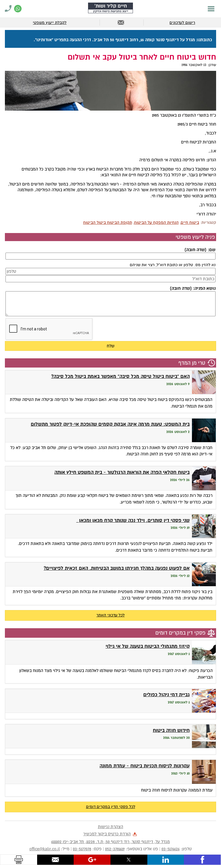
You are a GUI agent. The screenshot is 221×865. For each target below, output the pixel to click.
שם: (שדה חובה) (199, 250)
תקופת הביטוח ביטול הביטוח (107, 222)
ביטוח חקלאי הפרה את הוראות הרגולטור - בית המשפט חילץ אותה (122, 472)
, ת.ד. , (110, 841)
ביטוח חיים (190, 222)
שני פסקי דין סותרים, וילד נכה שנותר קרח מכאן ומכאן (133, 520)
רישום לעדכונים (182, 22)
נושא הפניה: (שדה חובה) (192, 288)
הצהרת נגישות (110, 826)
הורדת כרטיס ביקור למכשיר (107, 833)
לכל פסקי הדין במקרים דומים (110, 806)
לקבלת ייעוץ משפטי (49, 22)
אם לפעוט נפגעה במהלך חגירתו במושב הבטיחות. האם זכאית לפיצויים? (117, 568)
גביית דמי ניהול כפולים (166, 695)
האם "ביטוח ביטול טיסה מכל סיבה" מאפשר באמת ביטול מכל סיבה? (120, 376)
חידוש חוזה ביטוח (171, 730)
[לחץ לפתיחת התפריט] (211, 8)
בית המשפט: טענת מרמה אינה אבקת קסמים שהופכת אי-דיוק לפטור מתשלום (110, 424)
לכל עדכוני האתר (110, 615)
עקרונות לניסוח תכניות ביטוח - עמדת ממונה (145, 766)
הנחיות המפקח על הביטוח (156, 222)
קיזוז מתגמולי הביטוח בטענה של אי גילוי (148, 646)
